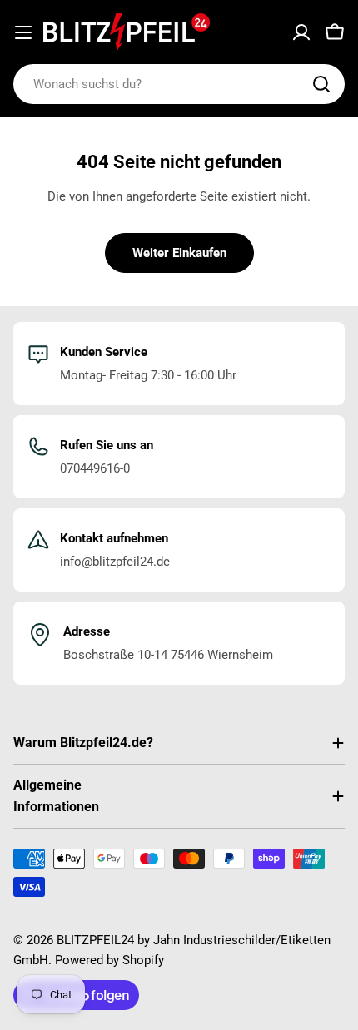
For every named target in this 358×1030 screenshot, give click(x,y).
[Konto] (301, 32)
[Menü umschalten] (23, 32)
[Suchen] (321, 84)
